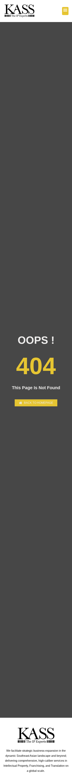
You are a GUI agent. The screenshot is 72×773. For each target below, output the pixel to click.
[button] (65, 11)
